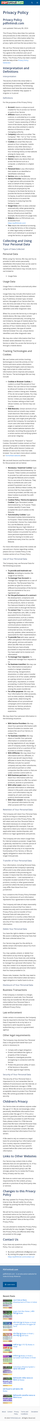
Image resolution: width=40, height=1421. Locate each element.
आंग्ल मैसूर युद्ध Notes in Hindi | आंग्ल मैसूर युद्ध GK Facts (23, 1334)
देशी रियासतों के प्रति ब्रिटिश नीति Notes (13, 1390)
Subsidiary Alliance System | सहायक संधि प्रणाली (24, 1368)
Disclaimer (34, 1412)
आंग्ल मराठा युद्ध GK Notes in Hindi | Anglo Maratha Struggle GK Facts (24, 1324)
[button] (32, 2)
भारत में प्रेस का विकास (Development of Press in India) (25, 1301)
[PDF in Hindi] (12, 2)
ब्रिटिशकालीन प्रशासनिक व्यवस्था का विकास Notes (24, 1396)
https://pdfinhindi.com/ (17, 223)
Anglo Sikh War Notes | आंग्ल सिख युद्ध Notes (23, 1312)
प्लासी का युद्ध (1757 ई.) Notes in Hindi (23, 1345)
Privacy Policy (16, 1413)
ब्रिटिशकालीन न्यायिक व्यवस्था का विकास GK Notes (23, 1379)
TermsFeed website (12, 455)
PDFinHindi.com (15, 1418)
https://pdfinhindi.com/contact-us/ (21, 1257)
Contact (10, 1412)
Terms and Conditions (24, 1413)
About (4, 1412)
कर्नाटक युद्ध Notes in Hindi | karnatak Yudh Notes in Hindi (24, 1357)
